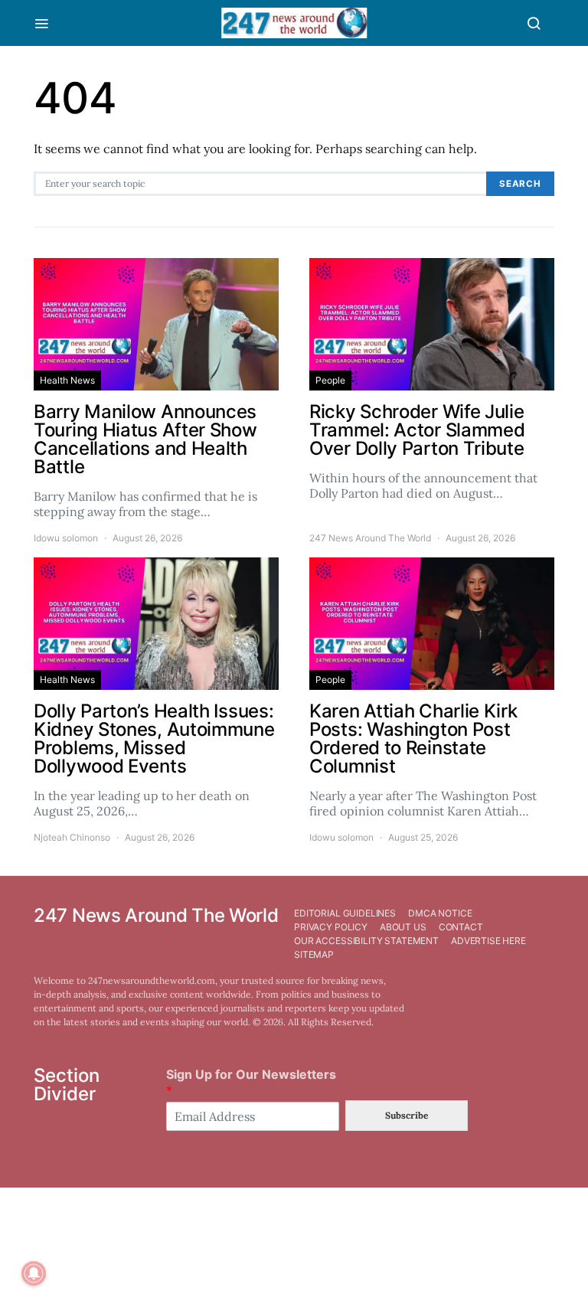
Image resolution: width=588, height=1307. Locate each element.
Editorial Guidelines (345, 913)
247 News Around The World (370, 538)
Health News (67, 380)
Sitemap (314, 954)
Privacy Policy (331, 927)
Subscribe (406, 1115)
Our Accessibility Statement (366, 940)
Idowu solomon (66, 538)
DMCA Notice (440, 913)
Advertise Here (488, 940)
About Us (403, 927)
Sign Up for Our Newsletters (251, 1082)
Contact (461, 927)
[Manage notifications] (33, 1273)
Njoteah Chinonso (72, 837)
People (330, 380)
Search (520, 183)
